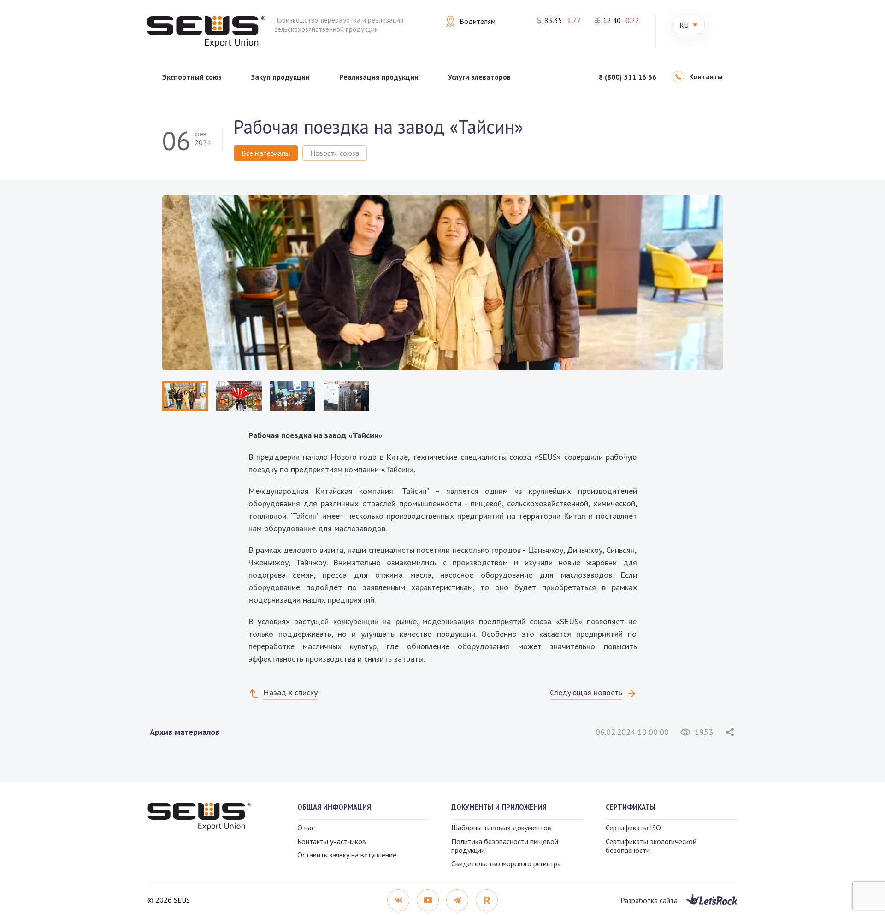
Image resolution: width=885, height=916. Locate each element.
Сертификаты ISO (633, 827)
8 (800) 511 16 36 (627, 77)
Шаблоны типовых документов (501, 827)
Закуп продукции (280, 77)
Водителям (478, 21)
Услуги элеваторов (479, 77)
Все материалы (266, 153)
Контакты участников (331, 841)
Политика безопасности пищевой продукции (504, 846)
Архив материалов (184, 732)
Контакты (706, 76)
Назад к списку (290, 692)
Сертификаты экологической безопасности (651, 846)
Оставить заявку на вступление (346, 854)
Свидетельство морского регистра (506, 863)
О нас (306, 827)
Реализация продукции (379, 77)
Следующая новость (586, 692)
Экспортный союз (192, 77)
